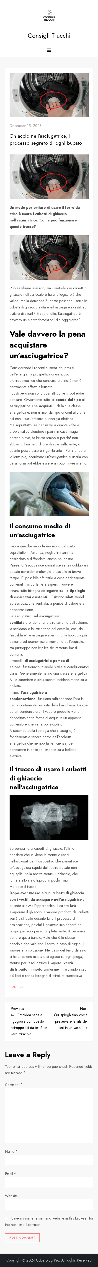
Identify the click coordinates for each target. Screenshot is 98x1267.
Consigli (17, 987)
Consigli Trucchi (49, 35)
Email (10, 1173)
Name (11, 1151)
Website (11, 1196)
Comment (14, 1084)
